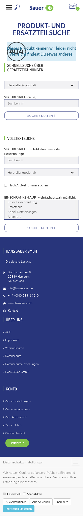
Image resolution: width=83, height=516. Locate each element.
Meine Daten (12, 425)
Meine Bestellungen (17, 401)
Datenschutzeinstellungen (22, 364)
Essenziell (14, 494)
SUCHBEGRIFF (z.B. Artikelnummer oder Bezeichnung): (32, 151)
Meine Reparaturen (17, 409)
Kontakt (13, 310)
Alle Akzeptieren (16, 501)
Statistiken (34, 494)
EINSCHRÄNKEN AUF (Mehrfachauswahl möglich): (40, 197)
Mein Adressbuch (15, 417)
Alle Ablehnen (41, 501)
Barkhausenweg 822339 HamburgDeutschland (19, 276)
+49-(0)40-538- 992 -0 (23, 295)
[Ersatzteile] (42, 207)
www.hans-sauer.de (20, 303)
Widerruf (17, 443)
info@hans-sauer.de (20, 288)
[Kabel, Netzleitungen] (42, 212)
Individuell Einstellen (19, 508)
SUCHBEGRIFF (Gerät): (20, 97)
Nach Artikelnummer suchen (28, 185)
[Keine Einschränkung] (42, 202)
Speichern (62, 501)
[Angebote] (42, 217)
